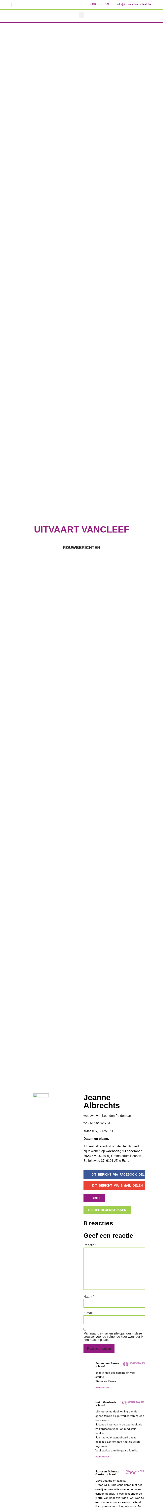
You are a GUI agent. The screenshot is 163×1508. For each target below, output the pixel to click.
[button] (81, 15)
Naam (88, 1296)
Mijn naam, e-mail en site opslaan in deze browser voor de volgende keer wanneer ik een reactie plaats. (113, 1336)
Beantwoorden (102, 1387)
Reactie (89, 1245)
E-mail (89, 1313)
